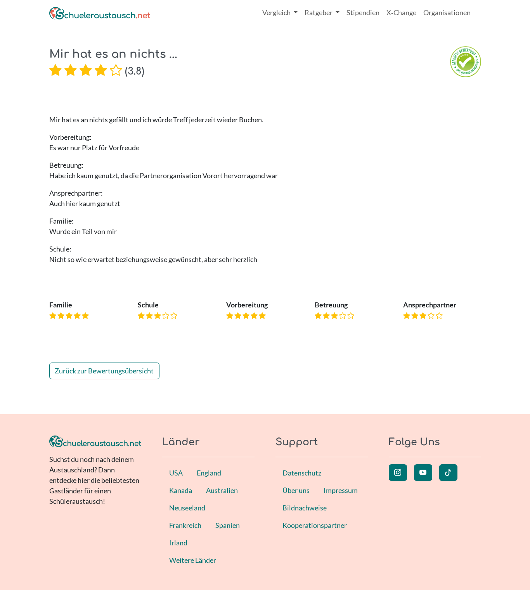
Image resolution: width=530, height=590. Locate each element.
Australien (222, 490)
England (209, 473)
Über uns (296, 490)
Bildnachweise (304, 507)
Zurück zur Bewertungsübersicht (104, 370)
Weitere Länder (192, 560)
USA (176, 473)
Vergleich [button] (277, 12)
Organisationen (447, 12)
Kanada (180, 490)
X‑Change (401, 12)
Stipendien (362, 12)
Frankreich (185, 525)
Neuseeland (187, 507)
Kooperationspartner (314, 525)
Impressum (341, 490)
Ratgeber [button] (319, 12)
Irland (178, 542)
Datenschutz (301, 473)
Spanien (227, 525)
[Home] (99, 12)
